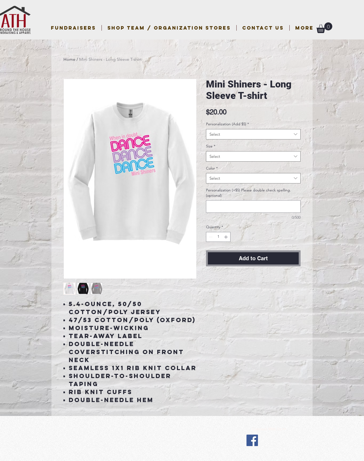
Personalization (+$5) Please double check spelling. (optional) (248, 193)
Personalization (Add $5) (227, 124)
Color (212, 168)
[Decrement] (210, 237)
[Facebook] (252, 440)
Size (210, 146)
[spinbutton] (218, 237)
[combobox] (253, 134)
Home (69, 59)
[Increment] (226, 237)
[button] (169, 28)
